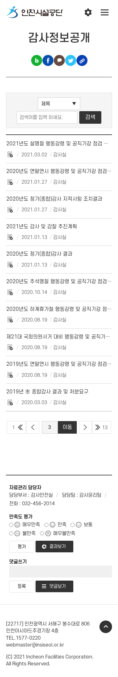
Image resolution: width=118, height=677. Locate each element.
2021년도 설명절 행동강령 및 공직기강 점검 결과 (59, 144)
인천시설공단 (34, 12)
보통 (88, 525)
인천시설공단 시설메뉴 (88, 12)
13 (105, 428)
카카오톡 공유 (59, 60)
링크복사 (81, 60)
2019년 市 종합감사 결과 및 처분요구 (47, 392)
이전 (32, 427)
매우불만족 (64, 533)
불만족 (29, 533)
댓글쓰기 (18, 562)
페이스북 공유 (47, 60)
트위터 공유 (70, 60)
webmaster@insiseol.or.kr (35, 645)
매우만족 (31, 525)
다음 (85, 427)
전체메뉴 (105, 12)
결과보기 (57, 546)
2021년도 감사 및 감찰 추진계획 (41, 227)
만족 (62, 525)
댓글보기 (57, 586)
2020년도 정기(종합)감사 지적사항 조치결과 (54, 199)
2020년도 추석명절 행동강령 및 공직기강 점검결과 (61, 281)
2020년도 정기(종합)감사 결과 (39, 254)
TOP (105, 626)
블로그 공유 (36, 60)
